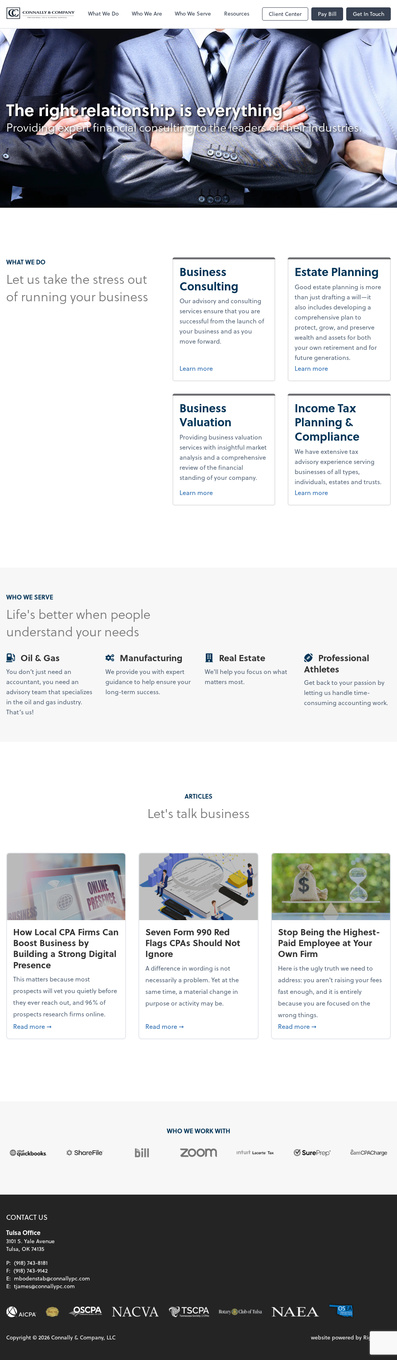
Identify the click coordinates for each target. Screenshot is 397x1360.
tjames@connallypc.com (44, 1286)
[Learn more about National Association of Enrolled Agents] (295, 1311)
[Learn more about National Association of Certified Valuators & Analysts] (135, 1311)
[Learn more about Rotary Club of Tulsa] (240, 1311)
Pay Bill (327, 14)
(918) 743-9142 (31, 1270)
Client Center (285, 14)
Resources (236, 13)
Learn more (224, 368)
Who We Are (147, 13)
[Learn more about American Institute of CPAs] (21, 1311)
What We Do (103, 13)
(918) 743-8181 (31, 1263)
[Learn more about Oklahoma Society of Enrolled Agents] (341, 1311)
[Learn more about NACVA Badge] (52, 1311)
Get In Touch (368, 14)
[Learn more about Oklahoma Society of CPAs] (85, 1311)
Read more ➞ (66, 1026)
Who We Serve (193, 13)
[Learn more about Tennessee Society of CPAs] (189, 1311)
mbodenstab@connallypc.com (52, 1278)
